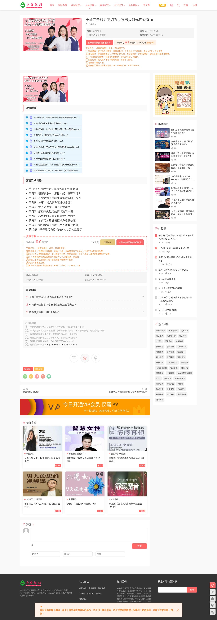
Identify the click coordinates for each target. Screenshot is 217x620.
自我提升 (118, 5)
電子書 (146, 5)
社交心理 (173, 368)
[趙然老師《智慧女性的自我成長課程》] (85, 438)
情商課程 (170, 357)
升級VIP (150, 43)
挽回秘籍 (159, 394)
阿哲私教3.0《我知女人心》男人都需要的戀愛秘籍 (182, 191)
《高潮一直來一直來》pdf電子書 (174, 248)
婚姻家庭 (38, 499)
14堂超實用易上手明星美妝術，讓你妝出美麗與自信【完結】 (182, 214)
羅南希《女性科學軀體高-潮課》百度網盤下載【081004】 (183, 167)
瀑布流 (82, 593)
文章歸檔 (92, 588)
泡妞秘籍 (159, 389)
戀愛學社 (32, 5)
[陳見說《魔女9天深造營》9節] (85, 483)
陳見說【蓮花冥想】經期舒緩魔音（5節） (125, 505)
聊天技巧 (182, 336)
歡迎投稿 (83, 599)
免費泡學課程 (172, 362)
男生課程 (75, 5)
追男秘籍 (38, 369)
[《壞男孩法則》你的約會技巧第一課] (162, 203)
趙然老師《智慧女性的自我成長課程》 (83, 459)
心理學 (158, 341)
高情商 (180, 384)
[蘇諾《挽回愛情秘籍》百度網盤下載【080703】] (162, 156)
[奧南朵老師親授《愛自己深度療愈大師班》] (162, 144)
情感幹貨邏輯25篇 (167, 279)
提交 (139, 546)
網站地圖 (83, 588)
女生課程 (89, 5)
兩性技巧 (104, 5)
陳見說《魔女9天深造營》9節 (81, 503)
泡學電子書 (171, 336)
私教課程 (159, 352)
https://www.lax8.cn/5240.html (61, 344)
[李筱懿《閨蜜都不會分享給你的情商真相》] (127, 438)
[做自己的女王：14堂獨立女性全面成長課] (42, 438)
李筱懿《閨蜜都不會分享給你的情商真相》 (126, 459)
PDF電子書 (160, 330)
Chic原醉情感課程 (184, 373)
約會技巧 (159, 384)
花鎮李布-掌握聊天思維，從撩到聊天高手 (128, 391)
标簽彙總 (101, 588)
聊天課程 (159, 336)
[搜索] (178, 5)
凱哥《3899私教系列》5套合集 (173, 269)
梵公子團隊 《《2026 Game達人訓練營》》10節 (182, 179)
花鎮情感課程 (161, 368)
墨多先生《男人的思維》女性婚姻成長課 (42, 505)
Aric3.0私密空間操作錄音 (170, 288)
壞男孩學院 (181, 394)
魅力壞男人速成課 (31, 391)
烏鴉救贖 (159, 373)
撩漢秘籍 (27, 369)
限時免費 (62, 5)
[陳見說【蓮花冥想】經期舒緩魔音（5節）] (127, 483)
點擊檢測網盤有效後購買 (99, 42)
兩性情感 (181, 357)
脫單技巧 (170, 389)
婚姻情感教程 (180, 378)
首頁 (52, 5)
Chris (158, 378)
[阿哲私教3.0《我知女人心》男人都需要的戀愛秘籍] (162, 191)
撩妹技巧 (179, 341)
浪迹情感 (184, 362)
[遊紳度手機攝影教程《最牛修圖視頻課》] (162, 133)
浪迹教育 (167, 378)
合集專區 (133, 5)
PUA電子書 (173, 330)
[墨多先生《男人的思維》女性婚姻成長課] (42, 483)
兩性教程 (159, 357)
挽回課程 (170, 394)
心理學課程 (181, 346)
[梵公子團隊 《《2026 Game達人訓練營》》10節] (162, 179)
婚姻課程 (170, 373)
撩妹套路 (159, 346)
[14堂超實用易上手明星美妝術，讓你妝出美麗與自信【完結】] (162, 214)
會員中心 (90, 593)
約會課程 (184, 368)
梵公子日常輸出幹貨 (168, 310)
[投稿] (171, 5)
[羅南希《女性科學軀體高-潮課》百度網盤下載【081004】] (162, 168)
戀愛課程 (168, 341)
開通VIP (99, 593)
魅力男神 (159, 400)
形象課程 (181, 389)
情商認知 (123, 454)
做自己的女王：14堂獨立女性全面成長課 (42, 459)
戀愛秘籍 (170, 346)
